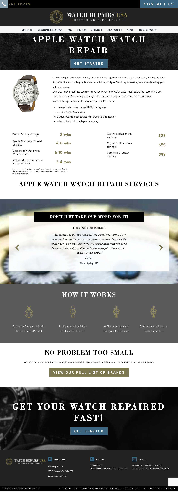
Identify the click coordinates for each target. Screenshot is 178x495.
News (130, 30)
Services (96, 30)
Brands (81, 30)
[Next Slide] (162, 241)
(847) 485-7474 (96, 456)
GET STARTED (89, 63)
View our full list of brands (89, 363)
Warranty (116, 479)
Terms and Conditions (94, 479)
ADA (144, 479)
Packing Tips (132, 479)
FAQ (69, 30)
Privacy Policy (68, 479)
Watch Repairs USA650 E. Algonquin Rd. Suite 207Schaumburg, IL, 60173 (60, 462)
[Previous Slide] (15, 241)
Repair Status (147, 30)
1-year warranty (89, 121)
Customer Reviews (50, 30)
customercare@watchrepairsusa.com (147, 456)
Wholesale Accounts (162, 479)
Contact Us (114, 30)
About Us (27, 30)
